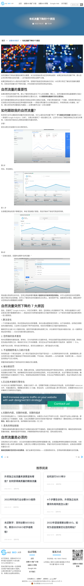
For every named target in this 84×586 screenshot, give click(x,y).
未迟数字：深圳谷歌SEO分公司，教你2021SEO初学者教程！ (19, 527)
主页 (20, 3)
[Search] (81, 4)
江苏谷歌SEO (31, 579)
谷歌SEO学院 (43, 3)
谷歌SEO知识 (14, 41)
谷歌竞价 (45, 579)
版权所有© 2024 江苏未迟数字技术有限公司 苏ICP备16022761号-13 (42, 581)
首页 (3, 41)
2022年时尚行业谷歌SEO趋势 (19, 499)
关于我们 (64, 3)
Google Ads (54, 3)
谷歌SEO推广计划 (30, 3)
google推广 (53, 579)
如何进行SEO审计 (56, 476)
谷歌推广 (39, 579)
